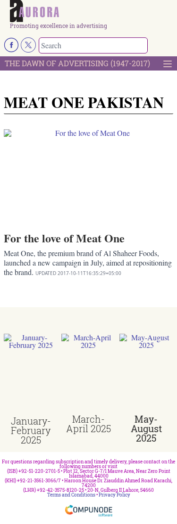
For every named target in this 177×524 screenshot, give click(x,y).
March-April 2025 (88, 424)
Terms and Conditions (71, 495)
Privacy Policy (114, 495)
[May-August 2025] (146, 374)
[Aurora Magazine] (91, 11)
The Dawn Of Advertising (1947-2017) (77, 63)
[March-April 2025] (88, 374)
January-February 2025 (31, 430)
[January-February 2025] (31, 375)
